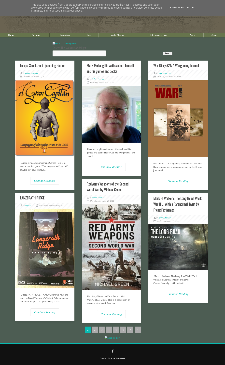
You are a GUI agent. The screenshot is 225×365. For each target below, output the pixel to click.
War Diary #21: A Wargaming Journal (176, 65)
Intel (89, 35)
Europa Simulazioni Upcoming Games (42, 65)
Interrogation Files (159, 35)
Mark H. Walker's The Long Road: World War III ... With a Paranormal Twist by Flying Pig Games (177, 204)
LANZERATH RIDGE (32, 197)
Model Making (117, 35)
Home (11, 35)
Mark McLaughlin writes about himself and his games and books (110, 68)
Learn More (177, 7)
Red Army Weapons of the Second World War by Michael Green (107, 186)
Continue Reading (44, 180)
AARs (193, 35)
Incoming (65, 35)
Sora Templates (118, 358)
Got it (191, 7)
